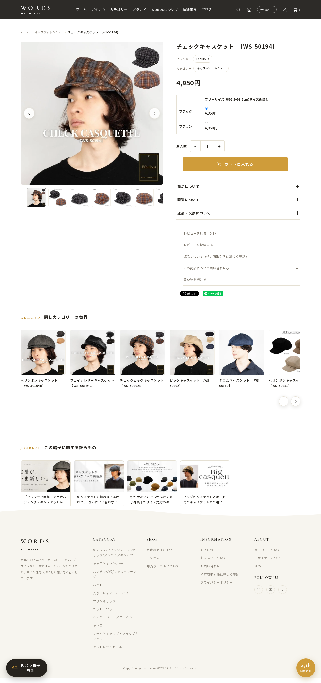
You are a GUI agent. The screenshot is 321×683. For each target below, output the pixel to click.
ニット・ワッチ (104, 609)
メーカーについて (267, 549)
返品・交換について (194, 212)
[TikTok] (282, 589)
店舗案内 (190, 9)
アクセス (153, 557)
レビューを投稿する (198, 244)
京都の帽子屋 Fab (159, 549)
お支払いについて (213, 557)
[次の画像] (154, 113)
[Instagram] (258, 589)
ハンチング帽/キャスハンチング (114, 574)
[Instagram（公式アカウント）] (249, 9)
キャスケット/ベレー (49, 32)
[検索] (238, 9)
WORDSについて (164, 9)
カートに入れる (239, 164)
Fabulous (202, 59)
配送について (188, 199)
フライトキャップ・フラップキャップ (115, 636)
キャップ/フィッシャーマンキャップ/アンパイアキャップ (114, 552)
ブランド (139, 9)
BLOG (258, 566)
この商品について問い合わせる (206, 268)
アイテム (98, 9)
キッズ (98, 625)
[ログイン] (284, 9)
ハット (98, 584)
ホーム (81, 9)
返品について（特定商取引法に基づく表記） (216, 256)
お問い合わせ (210, 566)
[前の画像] (29, 113)
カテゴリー (118, 9)
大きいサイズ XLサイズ (111, 593)
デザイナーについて (269, 557)
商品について (188, 186)
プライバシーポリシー (216, 582)
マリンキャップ (104, 601)
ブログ (207, 9)
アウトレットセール (107, 646)
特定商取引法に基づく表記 (219, 574)
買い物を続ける (195, 279)
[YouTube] (270, 589)
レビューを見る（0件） (201, 233)
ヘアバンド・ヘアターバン (112, 617)
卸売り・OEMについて (163, 566)
